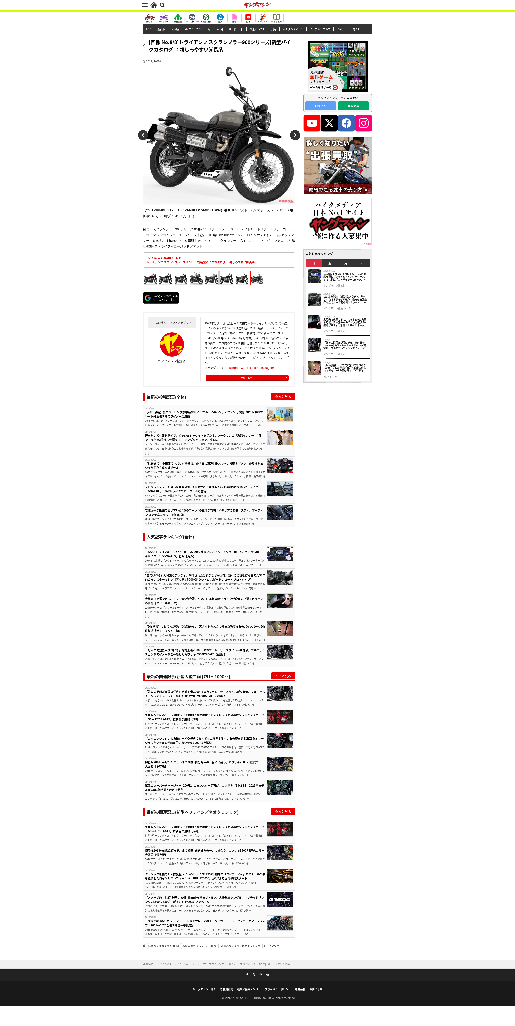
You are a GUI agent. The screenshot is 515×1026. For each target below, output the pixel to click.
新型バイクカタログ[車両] (163, 946)
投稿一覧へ (246, 377)
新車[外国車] (236, 29)
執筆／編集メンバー (249, 989)
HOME (149, 964)
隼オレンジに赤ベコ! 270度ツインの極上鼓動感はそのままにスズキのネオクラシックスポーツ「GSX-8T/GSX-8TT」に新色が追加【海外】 (204, 717)
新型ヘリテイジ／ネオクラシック (240, 946)
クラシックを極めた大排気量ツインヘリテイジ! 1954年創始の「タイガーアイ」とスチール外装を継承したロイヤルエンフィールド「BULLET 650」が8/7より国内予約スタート (205, 876)
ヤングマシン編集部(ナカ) (337, 308)
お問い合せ (315, 989)
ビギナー (342, 29)
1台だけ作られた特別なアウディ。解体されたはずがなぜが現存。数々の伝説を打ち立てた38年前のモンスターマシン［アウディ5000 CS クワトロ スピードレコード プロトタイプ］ (205, 577)
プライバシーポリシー (278, 989)
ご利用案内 (226, 989)
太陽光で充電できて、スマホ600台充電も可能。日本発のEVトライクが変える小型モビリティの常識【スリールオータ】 (204, 601)
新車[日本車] (215, 29)
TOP (148, 29)
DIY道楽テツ (330, 377)
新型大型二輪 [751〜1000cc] (199, 946)
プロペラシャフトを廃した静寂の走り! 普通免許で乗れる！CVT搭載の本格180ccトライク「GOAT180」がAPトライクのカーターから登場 (201, 489)
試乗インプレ (257, 29)
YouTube (232, 367)
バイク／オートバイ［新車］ (175, 964)
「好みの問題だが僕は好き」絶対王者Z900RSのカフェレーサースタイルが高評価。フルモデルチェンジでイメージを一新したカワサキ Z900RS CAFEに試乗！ (205, 652)
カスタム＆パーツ (293, 29)
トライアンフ (271, 946)
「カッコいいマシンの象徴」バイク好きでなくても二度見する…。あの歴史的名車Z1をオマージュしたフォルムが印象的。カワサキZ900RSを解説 (204, 740)
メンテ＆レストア (320, 29)
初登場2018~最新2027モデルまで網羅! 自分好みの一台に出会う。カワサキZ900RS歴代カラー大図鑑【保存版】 (204, 764)
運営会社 (300, 989)
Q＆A (356, 29)
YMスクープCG (193, 29)
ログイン (320, 106)
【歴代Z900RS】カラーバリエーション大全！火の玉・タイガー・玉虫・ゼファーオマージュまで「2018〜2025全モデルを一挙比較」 (205, 923)
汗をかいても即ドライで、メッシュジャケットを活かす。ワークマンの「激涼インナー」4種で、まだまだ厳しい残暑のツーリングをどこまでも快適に (203, 437)
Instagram (268, 367)
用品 (274, 29)
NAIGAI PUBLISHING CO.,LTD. (254, 997)
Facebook (252, 367)
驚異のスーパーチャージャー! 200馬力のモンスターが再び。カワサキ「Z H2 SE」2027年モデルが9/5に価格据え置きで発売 (204, 787)
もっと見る (283, 396)
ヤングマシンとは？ (204, 989)
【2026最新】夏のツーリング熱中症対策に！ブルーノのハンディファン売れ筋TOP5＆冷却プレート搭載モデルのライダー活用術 (204, 414)
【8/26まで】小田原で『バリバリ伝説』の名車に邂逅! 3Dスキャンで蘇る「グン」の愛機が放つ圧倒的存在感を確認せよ (204, 465)
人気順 (175, 29)
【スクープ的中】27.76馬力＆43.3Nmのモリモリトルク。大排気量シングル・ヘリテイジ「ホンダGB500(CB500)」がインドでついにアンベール (204, 899)
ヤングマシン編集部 (334, 285)
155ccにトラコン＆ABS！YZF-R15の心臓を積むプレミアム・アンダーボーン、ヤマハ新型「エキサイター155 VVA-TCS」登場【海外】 (205, 554)
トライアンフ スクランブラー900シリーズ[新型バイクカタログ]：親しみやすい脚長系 (243, 964)
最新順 (161, 29)
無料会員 (353, 106)
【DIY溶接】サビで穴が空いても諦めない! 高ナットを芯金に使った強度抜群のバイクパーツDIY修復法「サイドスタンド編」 (205, 628)
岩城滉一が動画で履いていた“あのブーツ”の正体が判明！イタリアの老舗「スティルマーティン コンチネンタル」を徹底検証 (204, 512)
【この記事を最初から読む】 (200, 260)
